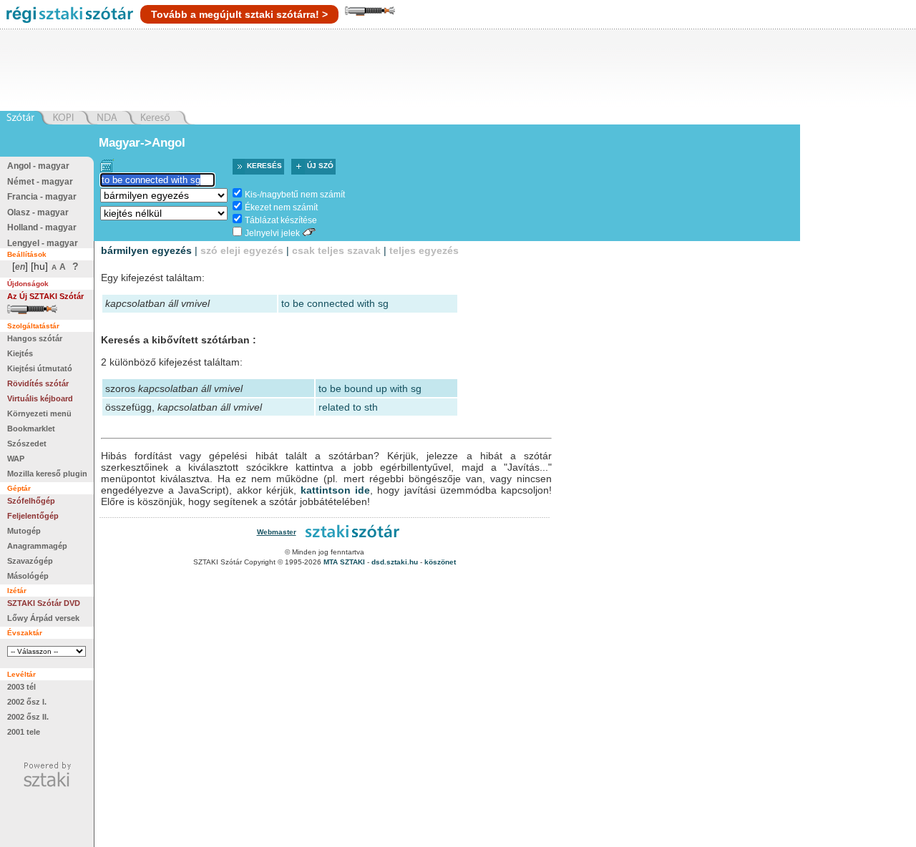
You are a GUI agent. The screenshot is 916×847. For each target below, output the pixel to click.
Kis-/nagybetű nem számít (295, 194)
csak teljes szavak (336, 250)
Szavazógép (30, 561)
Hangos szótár (34, 338)
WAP (15, 458)
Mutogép (24, 531)
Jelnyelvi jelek (272, 233)
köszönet (440, 562)
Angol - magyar (38, 166)
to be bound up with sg (370, 388)
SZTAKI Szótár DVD (43, 603)
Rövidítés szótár (38, 383)
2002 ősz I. (27, 701)
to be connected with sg (335, 303)
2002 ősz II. (28, 717)
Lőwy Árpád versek (43, 618)
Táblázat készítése (281, 220)
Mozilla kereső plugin (47, 473)
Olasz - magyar (38, 212)
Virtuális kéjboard (40, 398)
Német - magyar (40, 181)
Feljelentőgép (33, 515)
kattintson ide (335, 490)
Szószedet (27, 443)
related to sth (348, 407)
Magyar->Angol (142, 142)
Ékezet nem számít (281, 207)
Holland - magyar (42, 227)
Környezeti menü (39, 413)
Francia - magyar (42, 196)
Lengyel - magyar (42, 243)
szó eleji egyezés (241, 250)
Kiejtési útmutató (39, 368)
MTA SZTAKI (344, 562)
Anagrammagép (37, 546)
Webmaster (276, 532)
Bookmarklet (31, 428)
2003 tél (21, 686)
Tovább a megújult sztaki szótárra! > (239, 14)
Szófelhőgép (31, 500)
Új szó (320, 166)
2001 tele (23, 732)
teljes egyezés (424, 250)
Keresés (264, 166)
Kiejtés (20, 353)
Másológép (28, 576)
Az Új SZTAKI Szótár (45, 296)
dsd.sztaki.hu (394, 562)
